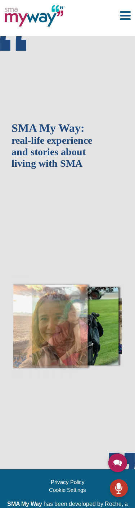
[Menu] (125, 15)
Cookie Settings (67, 490)
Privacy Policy (68, 482)
